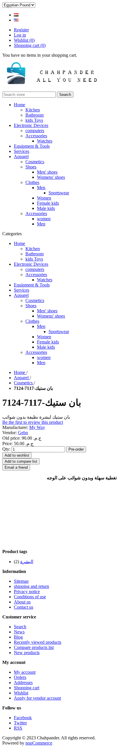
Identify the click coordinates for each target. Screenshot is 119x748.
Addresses (23, 682)
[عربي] (16, 14)
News (19, 631)
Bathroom (34, 115)
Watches (44, 140)
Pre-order (76, 449)
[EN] (16, 20)
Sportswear (59, 192)
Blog (18, 637)
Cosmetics (34, 161)
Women (44, 197)
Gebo (23, 432)
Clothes (32, 182)
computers (34, 130)
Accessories (36, 135)
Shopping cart (26, 687)
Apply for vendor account (37, 698)
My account (25, 672)
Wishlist (21, 692)
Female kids (48, 203)
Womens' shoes (51, 177)
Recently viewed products (37, 642)
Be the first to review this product (32, 422)
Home (19, 104)
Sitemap (21, 581)
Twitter (20, 722)
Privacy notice (27, 591)
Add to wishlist (17, 455)
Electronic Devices (31, 125)
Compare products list (34, 647)
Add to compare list (21, 461)
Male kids (46, 208)
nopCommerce (38, 743)
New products (27, 652)
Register (21, 29)
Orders (20, 677)
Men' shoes (47, 172)
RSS (18, 728)
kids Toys (34, 120)
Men (41, 187)
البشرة (26, 561)
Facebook (23, 717)
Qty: (6, 449)
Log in (20, 35)
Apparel (21, 156)
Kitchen (32, 109)
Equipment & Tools (32, 146)
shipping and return (31, 586)
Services (21, 151)
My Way (37, 427)
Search (65, 94)
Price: (7, 443)
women (44, 218)
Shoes (30, 166)
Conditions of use (30, 596)
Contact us (23, 607)
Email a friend (16, 467)
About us (22, 601)
